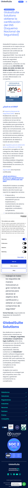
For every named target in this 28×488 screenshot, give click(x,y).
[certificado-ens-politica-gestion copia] (10, 427)
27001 (14, 453)
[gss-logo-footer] (14, 465)
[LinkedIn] (8, 474)
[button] (26, 1)
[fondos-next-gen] (4, 427)
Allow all (14, 261)
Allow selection (14, 266)
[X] (11, 474)
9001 (14, 457)
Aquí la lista (7, 170)
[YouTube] (17, 474)
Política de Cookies (7, 482)
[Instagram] (20, 474)
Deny (14, 270)
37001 (18, 456)
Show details (20, 257)
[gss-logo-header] (6, 2)
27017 (18, 455)
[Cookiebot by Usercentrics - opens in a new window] (20, 216)
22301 (14, 455)
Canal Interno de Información (14, 486)
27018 (18, 454)
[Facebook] (14, 474)
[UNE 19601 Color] (23, 427)
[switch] (24, 243)
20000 (14, 456)
